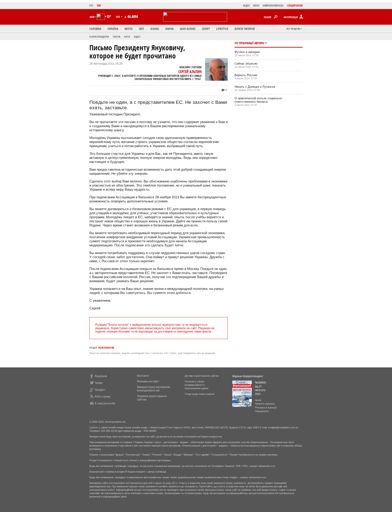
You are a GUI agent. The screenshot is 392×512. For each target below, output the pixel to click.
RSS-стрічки (102, 396)
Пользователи (106, 347)
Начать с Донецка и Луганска (255, 86)
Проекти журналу (265, 403)
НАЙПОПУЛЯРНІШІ (273, 5)
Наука (169, 29)
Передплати (262, 411)
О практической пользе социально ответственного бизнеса (258, 100)
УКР (99, 5)
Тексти (116, 36)
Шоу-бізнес (188, 29)
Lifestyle (222, 29)
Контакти (143, 375)
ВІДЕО (246, 5)
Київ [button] (92, 17)
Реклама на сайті (148, 381)
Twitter (99, 383)
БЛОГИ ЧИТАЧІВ (245, 29)
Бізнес (154, 29)
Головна (95, 29)
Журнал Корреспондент (247, 376)
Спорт (206, 29)
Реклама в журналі (266, 407)
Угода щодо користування (200, 394)
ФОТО (256, 5)
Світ (141, 29)
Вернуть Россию (246, 75)
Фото (127, 36)
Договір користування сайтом (202, 375)
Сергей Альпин (190, 71)
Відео (137, 36)
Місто (128, 29)
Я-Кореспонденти (99, 36)
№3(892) (260, 382)
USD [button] (118, 16)
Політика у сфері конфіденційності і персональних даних (196, 385)
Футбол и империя (247, 52)
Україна (113, 29)
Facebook (101, 376)
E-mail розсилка (105, 403)
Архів (258, 400)
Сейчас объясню (246, 63)
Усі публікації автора (249, 43)
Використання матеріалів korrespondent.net (153, 389)
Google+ (100, 389)
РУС (91, 5)
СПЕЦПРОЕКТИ (295, 5)
